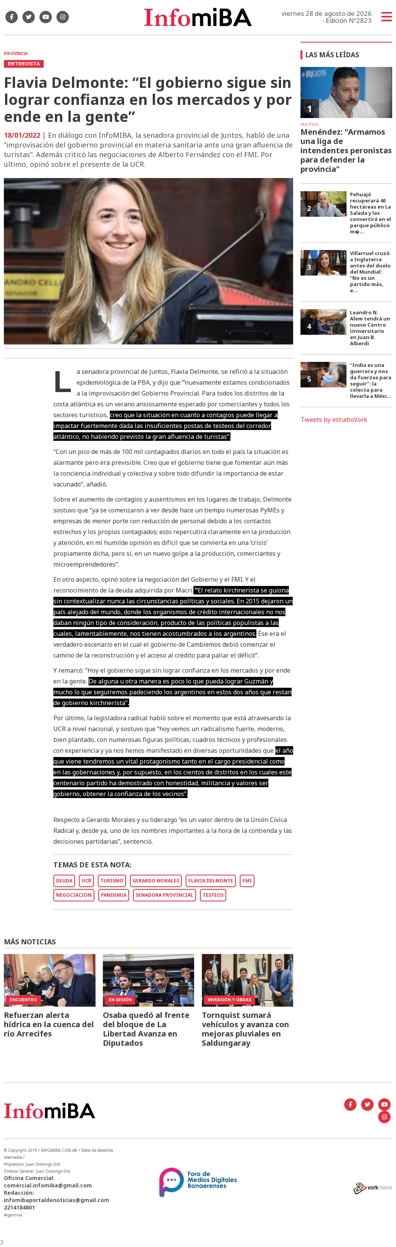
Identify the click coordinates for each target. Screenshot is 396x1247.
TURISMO (112, 880)
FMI (247, 880)
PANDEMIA (113, 895)
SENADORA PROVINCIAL (164, 895)
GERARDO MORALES (156, 880)
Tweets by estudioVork (333, 419)
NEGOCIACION (74, 895)
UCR (86, 880)
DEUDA (64, 880)
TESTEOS (213, 895)
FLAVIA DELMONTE (210, 880)
